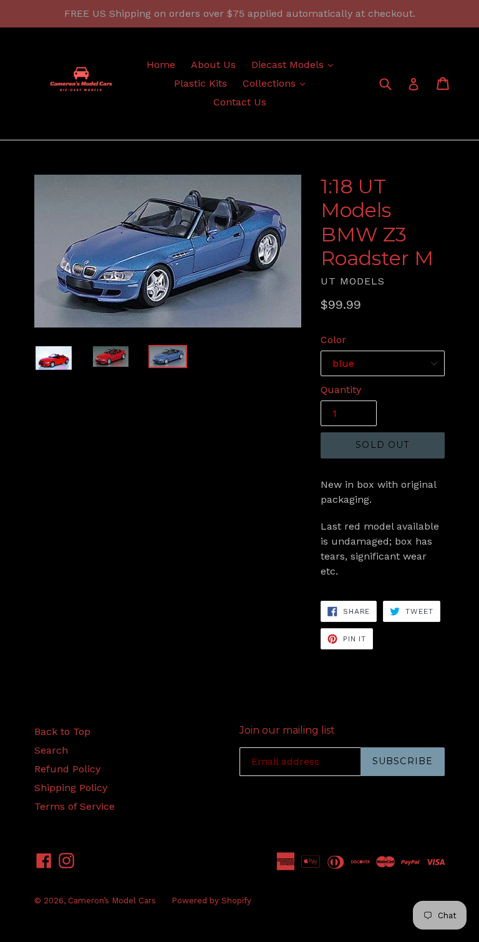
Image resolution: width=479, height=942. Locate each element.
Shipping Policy (70, 788)
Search (51, 750)
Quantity (341, 390)
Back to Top (62, 731)
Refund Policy (67, 769)
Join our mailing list (287, 730)
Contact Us (239, 102)
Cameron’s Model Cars (112, 900)
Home (161, 64)
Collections (277, 83)
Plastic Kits (200, 83)
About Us (213, 64)
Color (333, 340)
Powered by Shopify (211, 900)
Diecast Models (295, 64)
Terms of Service (74, 806)
